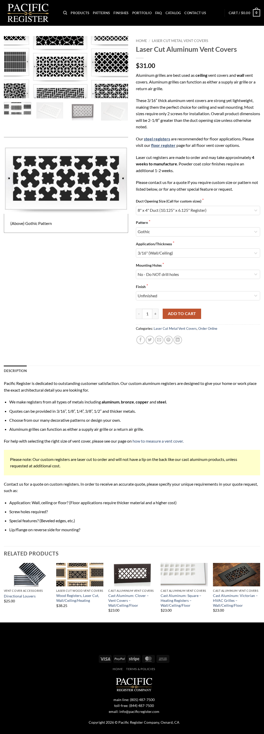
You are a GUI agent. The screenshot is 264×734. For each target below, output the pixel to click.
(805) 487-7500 (142, 699)
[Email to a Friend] (159, 340)
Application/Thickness (154, 244)
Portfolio (142, 13)
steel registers (157, 138)
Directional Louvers (20, 596)
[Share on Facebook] (140, 340)
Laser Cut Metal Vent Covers (180, 41)
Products (80, 13)
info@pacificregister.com (139, 711)
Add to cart (182, 313)
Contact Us (195, 13)
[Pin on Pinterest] (168, 340)
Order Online (207, 328)
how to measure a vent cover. (158, 440)
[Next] (119, 67)
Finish (141, 286)
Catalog (173, 13)
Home (141, 41)
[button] (244, 13)
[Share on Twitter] (150, 340)
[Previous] (13, 67)
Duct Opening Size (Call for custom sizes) (169, 201)
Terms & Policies (140, 669)
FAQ (158, 13)
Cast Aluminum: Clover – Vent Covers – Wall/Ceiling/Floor (128, 600)
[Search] (65, 13)
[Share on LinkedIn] (178, 340)
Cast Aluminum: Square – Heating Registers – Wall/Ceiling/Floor (181, 600)
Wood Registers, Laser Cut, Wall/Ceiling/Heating (77, 598)
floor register (163, 145)
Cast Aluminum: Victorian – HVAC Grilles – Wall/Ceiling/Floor (235, 600)
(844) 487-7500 (141, 705)
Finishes (120, 13)
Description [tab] (15, 371)
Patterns (101, 13)
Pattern (142, 222)
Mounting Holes (149, 265)
